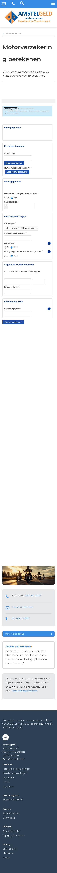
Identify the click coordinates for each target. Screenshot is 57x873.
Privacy (6, 857)
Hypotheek (8, 777)
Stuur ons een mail (22, 606)
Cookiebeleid (9, 848)
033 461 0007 (33, 595)
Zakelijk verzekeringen (14, 773)
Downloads (8, 817)
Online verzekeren (18, 646)
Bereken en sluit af (12, 799)
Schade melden (21, 618)
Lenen (5, 782)
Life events (8, 786)
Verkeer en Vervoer (13, 33)
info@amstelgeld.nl (14, 759)
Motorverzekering (14, 634)
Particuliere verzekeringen (16, 768)
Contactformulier (11, 831)
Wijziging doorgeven (13, 835)
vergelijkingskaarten (24, 690)
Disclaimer (8, 853)
